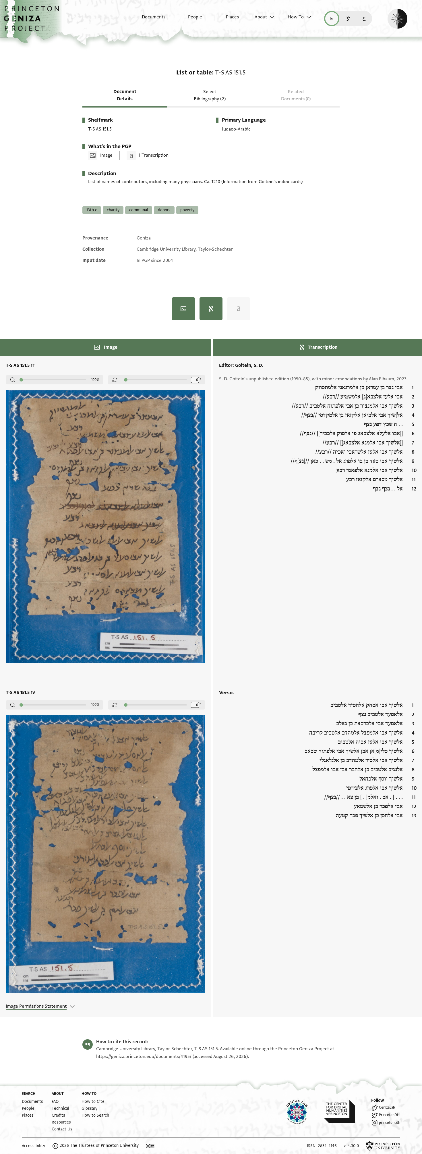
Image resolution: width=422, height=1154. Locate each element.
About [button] (261, 17)
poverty (187, 210)
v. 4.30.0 (351, 1146)
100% (95, 379)
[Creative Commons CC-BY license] (150, 1146)
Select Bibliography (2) (210, 95)
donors (164, 210)
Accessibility (33, 1146)
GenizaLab (387, 1107)
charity (113, 210)
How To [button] (296, 17)
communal (138, 210)
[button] (33, 21)
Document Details (124, 95)
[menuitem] (148, 20)
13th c (91, 210)
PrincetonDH (389, 1115)
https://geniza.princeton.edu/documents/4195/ (143, 1056)
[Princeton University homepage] (383, 1146)
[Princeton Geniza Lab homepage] (302, 1112)
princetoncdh (389, 1122)
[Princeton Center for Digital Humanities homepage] (344, 1112)
